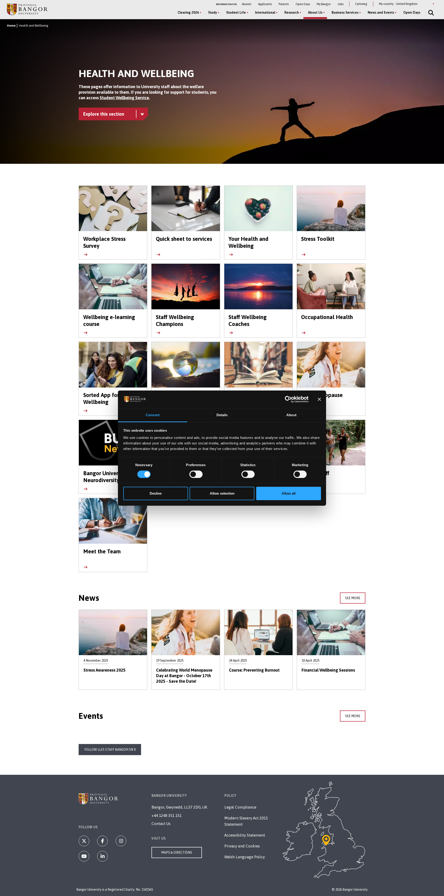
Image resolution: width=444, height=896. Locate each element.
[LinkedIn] (102, 856)
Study (212, 12)
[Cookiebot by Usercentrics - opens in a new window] (288, 399)
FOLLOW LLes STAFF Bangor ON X (110, 749)
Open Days (303, 4)
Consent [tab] (153, 415)
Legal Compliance (240, 807)
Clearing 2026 (188, 12)
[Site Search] (430, 12)
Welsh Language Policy (244, 857)
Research (291, 12)
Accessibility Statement (244, 835)
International (265, 12)
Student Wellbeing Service (124, 97)
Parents (284, 4)
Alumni (246, 4)
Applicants (265, 4)
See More (352, 598)
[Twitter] (84, 841)
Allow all (289, 493)
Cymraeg (361, 3)
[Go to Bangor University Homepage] (27, 9)
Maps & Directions (176, 852)
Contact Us (160, 823)
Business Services (345, 12)
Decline (156, 493)
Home (11, 25)
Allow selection (222, 493)
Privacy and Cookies (242, 846)
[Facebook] (102, 841)
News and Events (381, 12)
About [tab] (291, 415)
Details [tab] (222, 415)
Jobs (340, 4)
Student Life (236, 12)
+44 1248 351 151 (166, 815)
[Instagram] (121, 841)
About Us (315, 12)
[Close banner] (319, 399)
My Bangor (324, 4)
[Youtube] (84, 856)
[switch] (196, 474)
